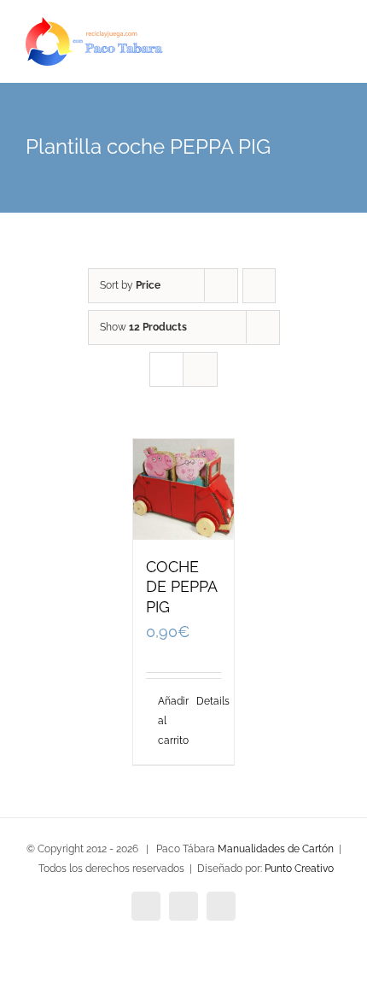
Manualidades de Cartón (276, 849)
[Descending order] (259, 285)
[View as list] (200, 369)
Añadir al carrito (170, 720)
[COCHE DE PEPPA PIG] (183, 489)
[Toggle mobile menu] (334, 52)
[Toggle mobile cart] (304, 52)
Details (208, 701)
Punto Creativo (299, 869)
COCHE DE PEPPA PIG (181, 587)
